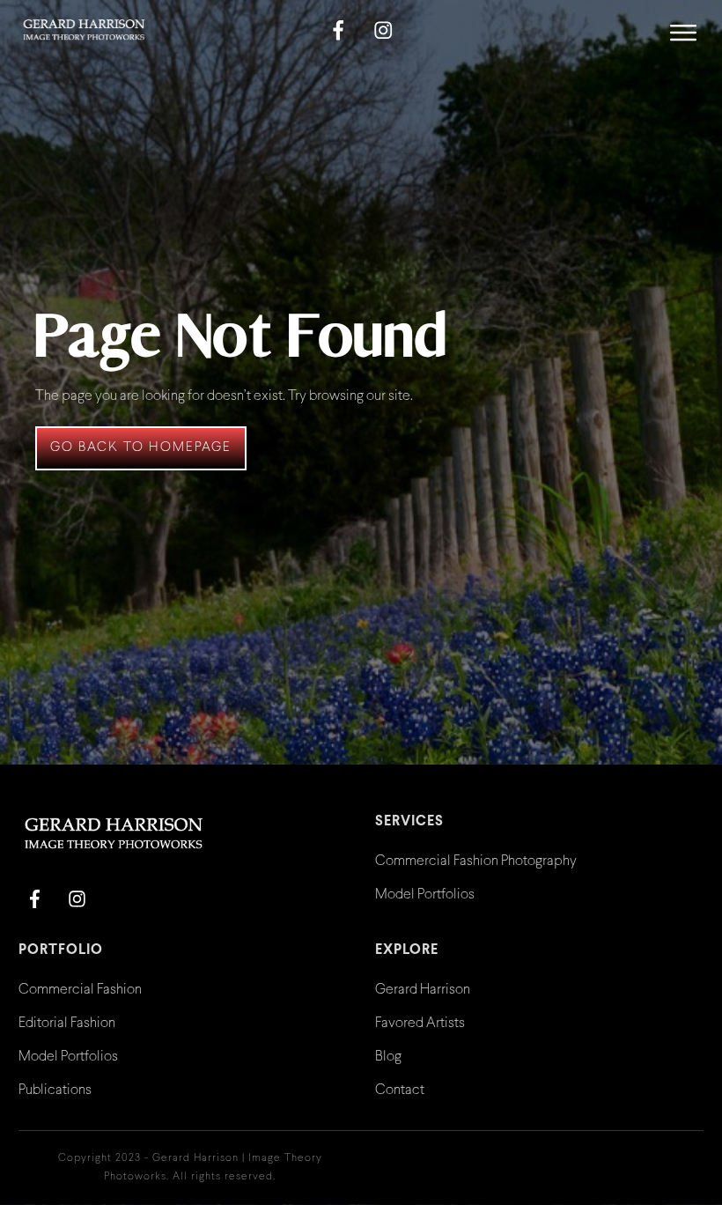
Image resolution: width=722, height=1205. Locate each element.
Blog (388, 1056)
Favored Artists (420, 1023)
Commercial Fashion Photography (476, 861)
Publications (55, 1090)
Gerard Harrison (422, 989)
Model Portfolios (425, 894)
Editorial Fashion (66, 1023)
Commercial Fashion (80, 989)
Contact (399, 1090)
